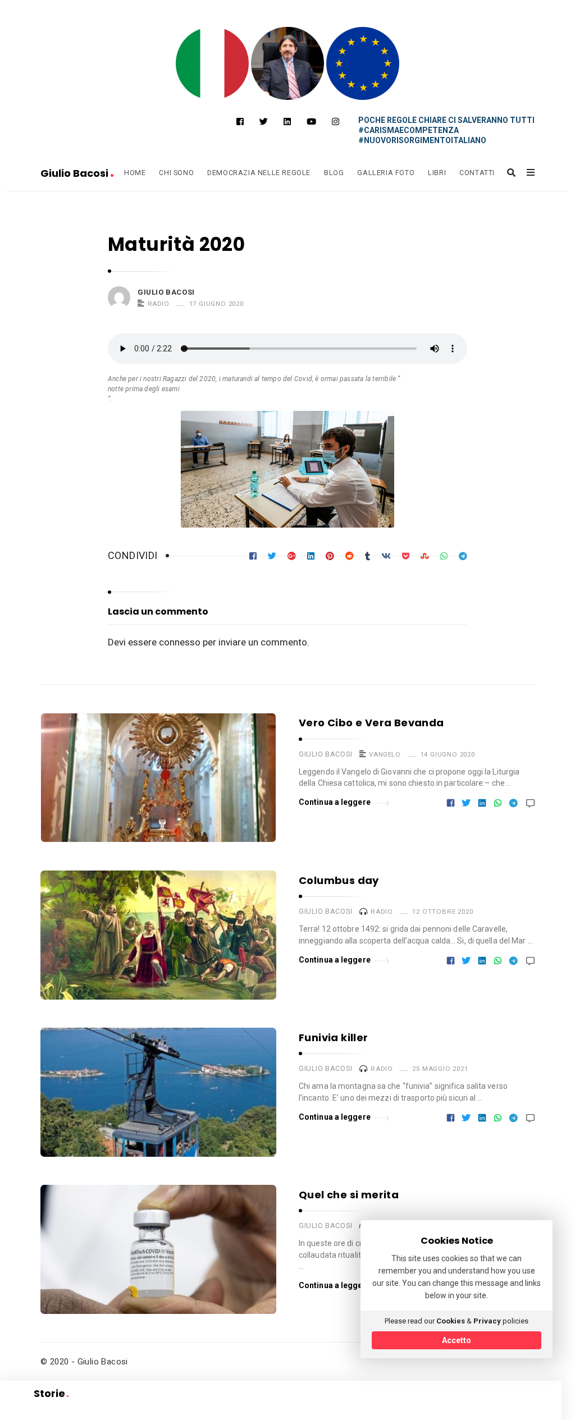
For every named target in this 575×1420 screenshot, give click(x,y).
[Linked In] (287, 122)
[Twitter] (263, 122)
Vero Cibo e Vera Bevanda (371, 723)
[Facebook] (240, 122)
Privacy (487, 1321)
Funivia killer (333, 1037)
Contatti (477, 172)
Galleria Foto (385, 172)
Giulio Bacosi (75, 173)
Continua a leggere (335, 802)
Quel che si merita (349, 1195)
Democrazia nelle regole (259, 172)
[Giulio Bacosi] (212, 63)
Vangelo (384, 754)
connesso (179, 642)
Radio (159, 304)
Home (134, 172)
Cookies (450, 1321)
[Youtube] (311, 122)
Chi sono (176, 172)
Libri (437, 172)
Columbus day (339, 880)
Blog (334, 172)
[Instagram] (335, 122)
